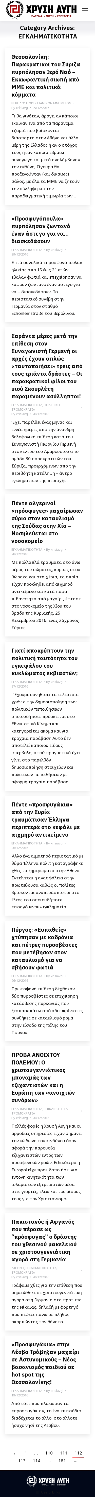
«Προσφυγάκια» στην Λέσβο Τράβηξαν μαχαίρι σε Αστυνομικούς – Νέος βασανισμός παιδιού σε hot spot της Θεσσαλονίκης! (45, 1363)
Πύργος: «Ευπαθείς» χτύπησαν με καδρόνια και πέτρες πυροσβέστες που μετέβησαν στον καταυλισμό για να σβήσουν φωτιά (44, 948)
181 (62, 1461)
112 (78, 1453)
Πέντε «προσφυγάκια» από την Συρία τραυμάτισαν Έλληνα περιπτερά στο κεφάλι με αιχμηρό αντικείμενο (45, 819)
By (20, 107)
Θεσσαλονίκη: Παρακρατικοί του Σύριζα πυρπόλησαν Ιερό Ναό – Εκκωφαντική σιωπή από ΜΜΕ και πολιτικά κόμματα (45, 75)
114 (36, 1461)
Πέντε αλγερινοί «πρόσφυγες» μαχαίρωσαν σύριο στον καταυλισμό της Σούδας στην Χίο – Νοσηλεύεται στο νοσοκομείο (47, 521)
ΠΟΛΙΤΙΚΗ (52, 405)
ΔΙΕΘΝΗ (17, 1268)
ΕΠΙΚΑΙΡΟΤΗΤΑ (56, 1108)
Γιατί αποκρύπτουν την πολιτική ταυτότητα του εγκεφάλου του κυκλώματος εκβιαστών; (44, 662)
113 (22, 1461)
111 (63, 1453)
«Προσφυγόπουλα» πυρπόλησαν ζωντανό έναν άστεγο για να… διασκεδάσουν (40, 230)
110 (49, 1453)
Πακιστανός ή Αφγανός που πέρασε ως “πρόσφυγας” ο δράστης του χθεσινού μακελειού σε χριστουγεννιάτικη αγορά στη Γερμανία (44, 1240)
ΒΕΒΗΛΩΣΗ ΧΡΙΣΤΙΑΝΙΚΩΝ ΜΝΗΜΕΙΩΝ (41, 103)
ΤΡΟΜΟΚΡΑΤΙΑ (23, 409)
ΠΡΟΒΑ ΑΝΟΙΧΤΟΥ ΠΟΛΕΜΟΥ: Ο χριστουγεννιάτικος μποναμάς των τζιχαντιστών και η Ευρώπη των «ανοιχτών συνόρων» (43, 1077)
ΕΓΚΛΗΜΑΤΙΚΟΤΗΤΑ (26, 249)
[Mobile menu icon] (85, 10)
